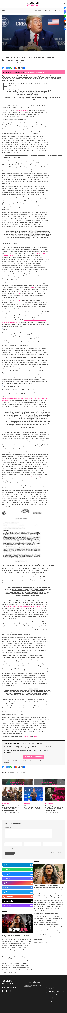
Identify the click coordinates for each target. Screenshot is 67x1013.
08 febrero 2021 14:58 (11, 812)
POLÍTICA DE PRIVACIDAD (31, 1010)
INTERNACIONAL (38, 10)
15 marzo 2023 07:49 (32, 811)
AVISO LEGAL (23, 1010)
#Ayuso (59, 981)
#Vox (54, 998)
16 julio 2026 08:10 (40, 942)
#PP (56, 994)
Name (5, 841)
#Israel (18, 772)
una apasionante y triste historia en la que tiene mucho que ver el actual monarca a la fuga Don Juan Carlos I (25, 398)
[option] (12, 801)
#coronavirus (49, 985)
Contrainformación (22, 110)
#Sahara (23, 772)
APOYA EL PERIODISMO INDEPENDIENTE (34, 72)
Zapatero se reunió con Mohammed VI (28, 477)
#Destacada (57, 985)
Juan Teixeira (27, 737)
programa (18, 300)
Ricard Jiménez (4, 62)
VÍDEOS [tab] (4, 911)
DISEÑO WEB (43, 1010)
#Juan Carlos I (59, 991)
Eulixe (35, 737)
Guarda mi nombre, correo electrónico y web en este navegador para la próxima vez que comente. (28, 848)
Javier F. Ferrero (26, 811)
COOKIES (38, 1010)
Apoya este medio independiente (33, 756)
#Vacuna (48, 998)
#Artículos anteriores (51, 981)
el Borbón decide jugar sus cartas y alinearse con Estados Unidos (25, 606)
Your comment (8, 827)
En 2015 (31, 287)
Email (25, 841)
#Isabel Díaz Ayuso (50, 991)
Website (45, 841)
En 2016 (17, 293)
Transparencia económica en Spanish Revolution (10, 986)
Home (32, 10)
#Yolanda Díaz (49, 1001)
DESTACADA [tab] (37, 861)
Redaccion (35, 942)
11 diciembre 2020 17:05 (11, 62)
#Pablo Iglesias (49, 994)
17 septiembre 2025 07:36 (55, 812)
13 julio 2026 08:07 (9, 972)
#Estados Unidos (11, 772)
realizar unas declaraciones (27, 443)
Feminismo (46, 779)
